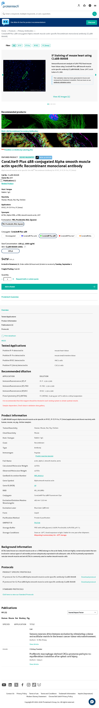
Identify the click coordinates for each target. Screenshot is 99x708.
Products (12, 31)
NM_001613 (38, 476)
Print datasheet (10, 336)
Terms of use (34, 694)
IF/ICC (36, 45)
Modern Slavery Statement (36, 696)
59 (35, 485)
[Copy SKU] (24, 246)
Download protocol (88, 577)
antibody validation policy (62, 82)
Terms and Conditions (49, 694)
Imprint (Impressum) (85, 694)
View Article (34, 644)
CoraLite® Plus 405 (30, 236)
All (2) (4, 612)
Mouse (11, 618)
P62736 (37, 523)
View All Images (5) (61, 97)
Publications (9, 181)
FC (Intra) (45, 45)
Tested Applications (8, 317)
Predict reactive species (44, 456)
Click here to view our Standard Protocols (18, 594)
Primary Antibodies (25, 31)
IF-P (19, 45)
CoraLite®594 (86, 236)
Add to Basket (10, 287)
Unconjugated (10, 236)
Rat (16, 618)
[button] (92, 701)
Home (3, 31)
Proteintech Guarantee (10, 297)
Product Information (9, 321)
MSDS (3, 341)
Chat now (91, 22)
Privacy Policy (22, 694)
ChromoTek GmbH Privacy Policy (61, 696)
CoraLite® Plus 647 (67, 236)
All (14, 45)
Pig (28, 618)
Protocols (5, 329)
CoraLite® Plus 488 (48, 236)
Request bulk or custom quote (27, 279)
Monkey (22, 618)
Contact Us (10, 694)
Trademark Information (67, 694)
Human (4, 618)
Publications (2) (7, 325)
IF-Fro (27, 45)
